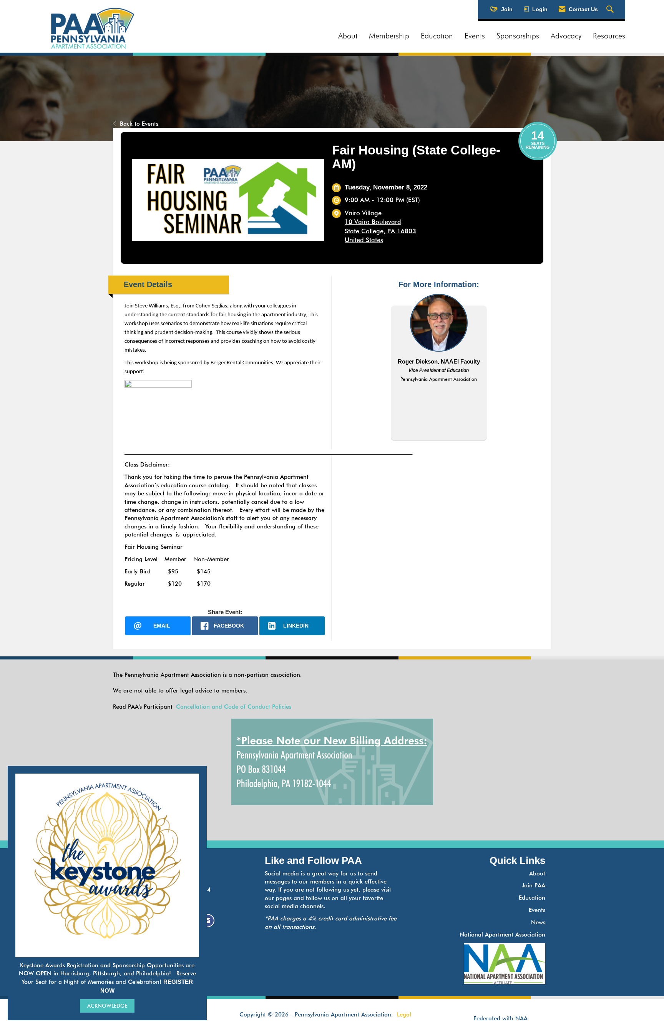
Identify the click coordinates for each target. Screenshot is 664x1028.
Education (437, 35)
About (347, 35)
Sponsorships (517, 35)
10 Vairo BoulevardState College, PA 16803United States (380, 231)
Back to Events (139, 123)
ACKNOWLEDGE (107, 1006)
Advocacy (566, 35)
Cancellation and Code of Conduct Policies (233, 706)
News (538, 922)
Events (475, 35)
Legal (404, 1014)
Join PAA (533, 885)
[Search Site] (611, 9)
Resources (609, 35)
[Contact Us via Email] (206, 920)
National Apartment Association (502, 934)
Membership (389, 35)
